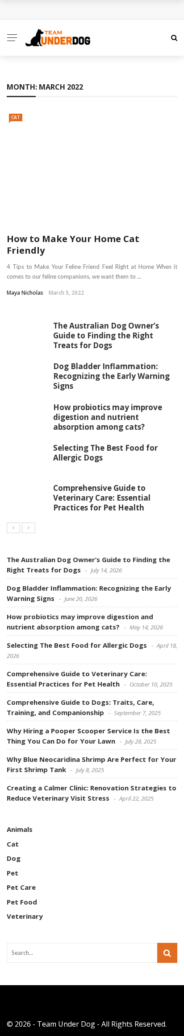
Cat (15, 117)
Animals (20, 829)
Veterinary (25, 916)
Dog (14, 858)
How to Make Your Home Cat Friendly (73, 244)
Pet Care (21, 887)
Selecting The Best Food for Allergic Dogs (105, 453)
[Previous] (13, 527)
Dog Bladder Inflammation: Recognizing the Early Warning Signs (111, 376)
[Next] (28, 527)
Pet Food (22, 901)
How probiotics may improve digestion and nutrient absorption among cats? (107, 417)
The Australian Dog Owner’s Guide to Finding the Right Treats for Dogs (106, 335)
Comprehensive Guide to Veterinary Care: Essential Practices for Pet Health (102, 498)
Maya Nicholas (25, 292)
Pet (12, 872)
